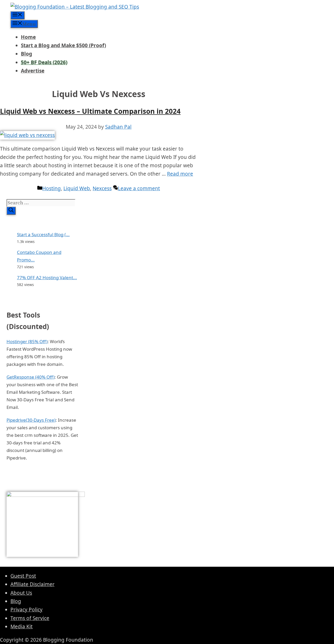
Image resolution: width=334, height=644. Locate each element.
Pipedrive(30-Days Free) (31, 420)
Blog (26, 53)
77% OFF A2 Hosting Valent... (47, 278)
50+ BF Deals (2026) (44, 62)
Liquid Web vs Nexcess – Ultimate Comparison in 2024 (90, 111)
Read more (180, 173)
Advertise (32, 70)
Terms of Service (29, 618)
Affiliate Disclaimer (32, 584)
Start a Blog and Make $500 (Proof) (63, 45)
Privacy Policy (26, 609)
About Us (21, 592)
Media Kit (21, 626)
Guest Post (23, 576)
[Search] (11, 211)
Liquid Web (76, 188)
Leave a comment (139, 188)
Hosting (51, 188)
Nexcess (102, 188)
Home (28, 37)
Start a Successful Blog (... (43, 234)
